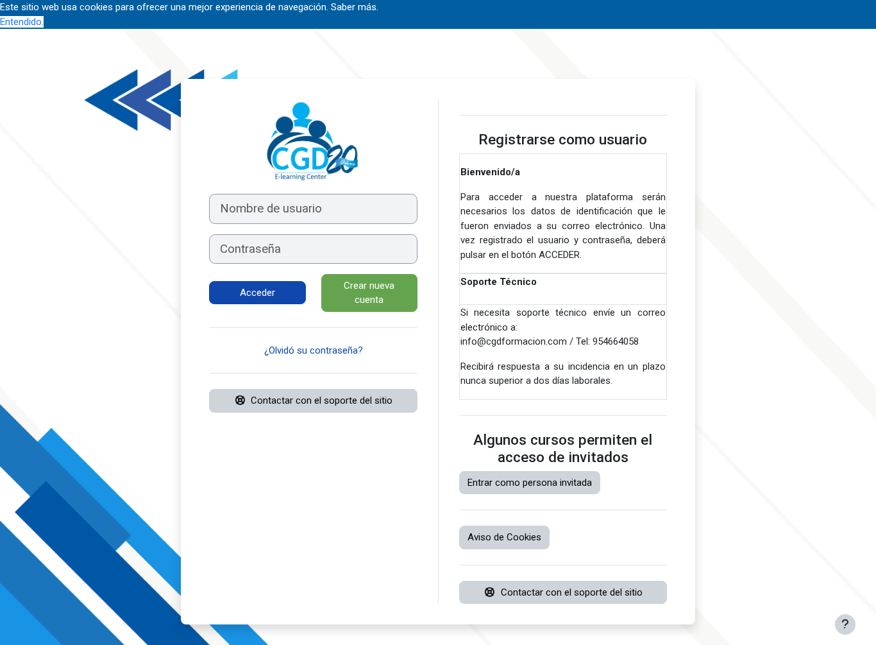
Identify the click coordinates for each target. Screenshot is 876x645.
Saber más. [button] (354, 7)
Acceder (257, 292)
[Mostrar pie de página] (845, 624)
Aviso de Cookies (504, 537)
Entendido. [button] (22, 22)
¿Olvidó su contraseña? (313, 350)
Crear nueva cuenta (369, 293)
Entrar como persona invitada (529, 482)
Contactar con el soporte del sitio (321, 400)
